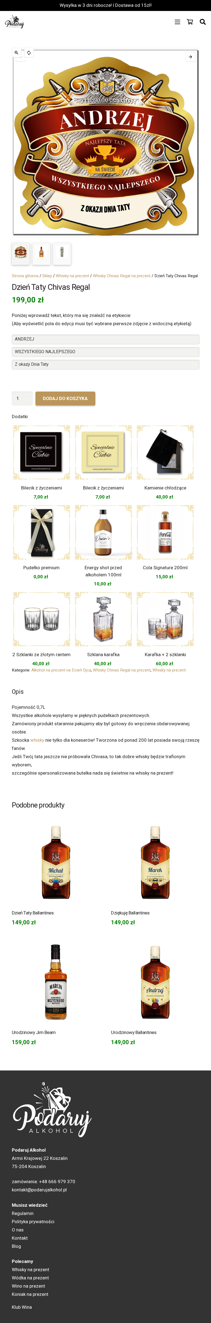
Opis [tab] (18, 691)
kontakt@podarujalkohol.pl (39, 1189)
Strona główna (25, 275)
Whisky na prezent (72, 275)
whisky (37, 740)
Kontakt (20, 1238)
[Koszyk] (190, 22)
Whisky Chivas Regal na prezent (122, 275)
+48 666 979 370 (57, 1181)
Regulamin (23, 1213)
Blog (16, 1246)
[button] (177, 22)
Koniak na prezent (30, 1294)
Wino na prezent (28, 1286)
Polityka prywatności (33, 1221)
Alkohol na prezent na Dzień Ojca (61, 670)
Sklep (47, 275)
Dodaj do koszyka (65, 398)
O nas (18, 1230)
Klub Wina (22, 1307)
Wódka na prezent (30, 1277)
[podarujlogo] (15, 22)
